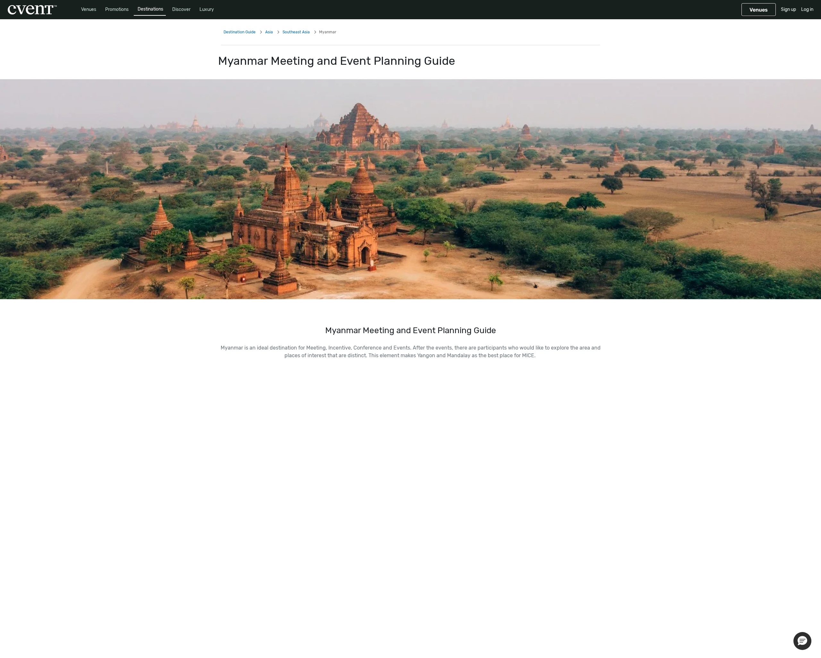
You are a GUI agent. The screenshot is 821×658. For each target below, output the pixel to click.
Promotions (117, 9)
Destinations (150, 9)
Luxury (206, 9)
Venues (88, 9)
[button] (802, 641)
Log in (807, 9)
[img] (410, 189)
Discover (181, 9)
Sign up (788, 9)
